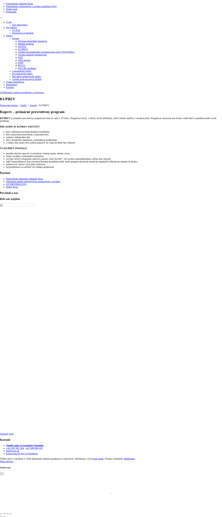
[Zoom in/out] (10, 513)
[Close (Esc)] (1, 513)
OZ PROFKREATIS (16, 184)
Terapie (33, 105)
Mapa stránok (6, 461)
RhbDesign (129, 458)
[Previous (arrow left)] (1, 516)
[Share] (4, 513)
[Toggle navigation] (1, 17)
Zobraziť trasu (7, 434)
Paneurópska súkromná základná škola (24, 179)
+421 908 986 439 (34, 448)
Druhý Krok (12, 187)
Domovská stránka (9, 105)
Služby (23, 105)
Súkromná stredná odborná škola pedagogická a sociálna (33, 181)
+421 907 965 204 (15, 448)
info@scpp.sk (12, 451)
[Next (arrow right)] (4, 516)
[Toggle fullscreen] (7, 513)
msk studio (98, 458)
